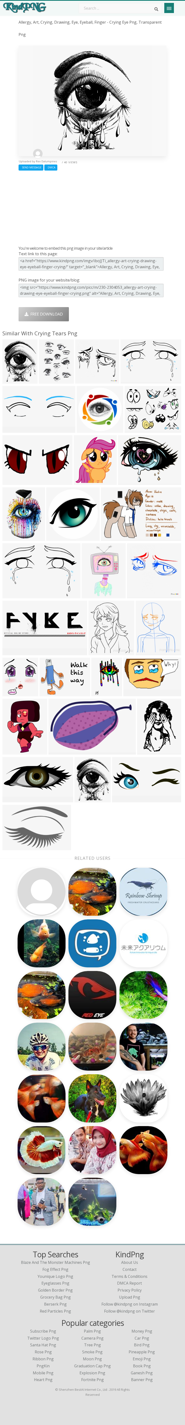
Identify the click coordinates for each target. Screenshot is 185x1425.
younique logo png (55, 1276)
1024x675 (49, 693)
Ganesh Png (142, 1373)
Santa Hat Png (43, 1345)
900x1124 (83, 481)
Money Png (142, 1331)
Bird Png (142, 1345)
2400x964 (12, 799)
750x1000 (91, 595)
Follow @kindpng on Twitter (129, 1311)
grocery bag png (55, 1297)
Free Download (45, 314)
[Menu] (169, 8)
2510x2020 (135, 429)
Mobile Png (43, 1373)
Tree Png (92, 1345)
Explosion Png (92, 1373)
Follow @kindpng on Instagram (129, 1304)
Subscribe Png (43, 1331)
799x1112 (12, 537)
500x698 (47, 380)
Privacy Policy (130, 1290)
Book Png (142, 1366)
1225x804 (111, 537)
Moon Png (92, 1359)
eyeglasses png (55, 1283)
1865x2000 (13, 693)
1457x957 (12, 847)
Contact (130, 1269)
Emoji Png (142, 1359)
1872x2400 (85, 799)
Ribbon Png (43, 1359)
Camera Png (92, 1338)
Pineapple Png (142, 1352)
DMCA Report (129, 1283)
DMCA (50, 167)
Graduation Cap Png (92, 1366)
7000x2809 (123, 799)
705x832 (97, 652)
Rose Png (43, 1352)
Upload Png (129, 1297)
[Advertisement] (92, 207)
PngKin (43, 1366)
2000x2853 (13, 751)
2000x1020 (134, 693)
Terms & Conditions (129, 1276)
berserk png (55, 1304)
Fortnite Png (92, 1379)
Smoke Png (92, 1352)
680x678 (129, 380)
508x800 (146, 751)
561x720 (11, 380)
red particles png (55, 1311)
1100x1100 (59, 751)
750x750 (55, 537)
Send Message (30, 167)
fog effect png (55, 1269)
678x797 (144, 652)
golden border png (55, 1290)
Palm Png (92, 1331)
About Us (129, 1262)
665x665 (84, 380)
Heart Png (43, 1379)
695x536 (127, 481)
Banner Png (142, 1379)
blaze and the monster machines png (55, 1262)
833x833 (85, 429)
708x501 (11, 481)
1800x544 (12, 652)
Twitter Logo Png (43, 1338)
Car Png (142, 1338)
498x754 (100, 693)
